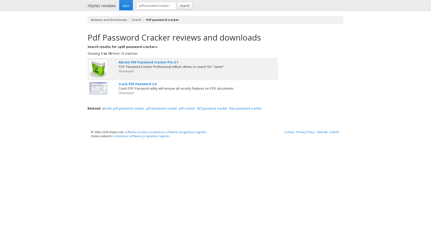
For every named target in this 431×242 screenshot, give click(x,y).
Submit (334, 132)
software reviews (136, 132)
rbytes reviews (102, 5)
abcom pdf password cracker (123, 108)
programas (186, 132)
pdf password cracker (161, 108)
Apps (126, 6)
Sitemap (322, 132)
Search (184, 6)
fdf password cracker (212, 108)
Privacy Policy (305, 132)
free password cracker (245, 108)
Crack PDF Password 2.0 (137, 84)
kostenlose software (164, 132)
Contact (289, 132)
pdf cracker (187, 108)
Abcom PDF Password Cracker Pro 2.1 (148, 62)
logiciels (201, 132)
